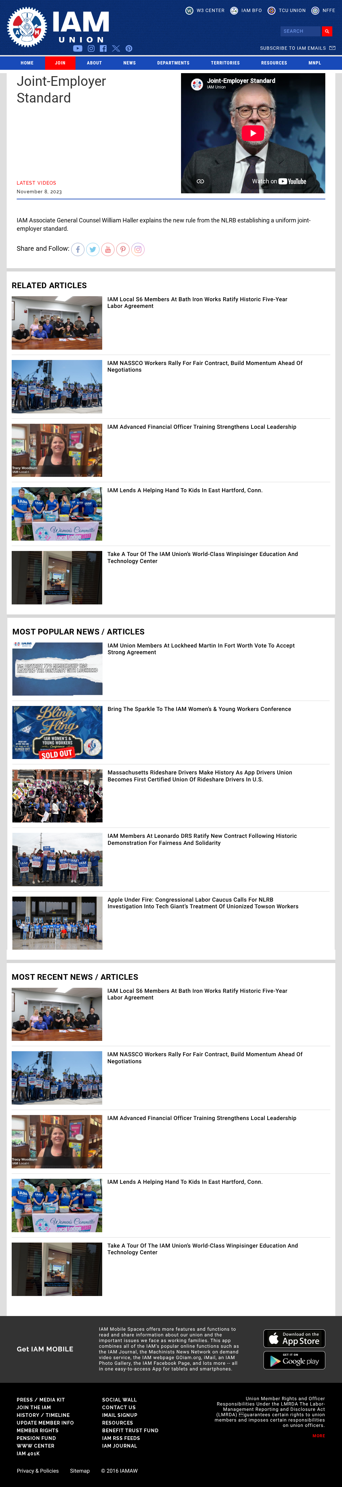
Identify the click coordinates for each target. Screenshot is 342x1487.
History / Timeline (43, 1415)
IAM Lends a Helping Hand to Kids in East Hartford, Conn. (185, 490)
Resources (274, 63)
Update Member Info (45, 1423)
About (94, 63)
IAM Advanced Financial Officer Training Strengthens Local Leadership (201, 427)
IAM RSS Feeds (121, 1438)
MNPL (315, 63)
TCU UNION (292, 10)
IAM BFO (251, 10)
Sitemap (80, 1471)
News (130, 63)
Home (27, 63)
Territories (225, 63)
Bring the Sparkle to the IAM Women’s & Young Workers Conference (199, 709)
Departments (173, 63)
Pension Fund (36, 1438)
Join (60, 63)
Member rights (38, 1430)
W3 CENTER (211, 10)
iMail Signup (120, 1415)
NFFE (329, 10)
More (319, 1436)
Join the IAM (34, 1407)
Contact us (119, 1407)
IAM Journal (119, 1446)
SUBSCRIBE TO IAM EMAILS (293, 48)
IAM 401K (28, 1453)
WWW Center (35, 1446)
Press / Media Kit (41, 1400)
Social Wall (119, 1400)
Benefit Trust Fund (130, 1430)
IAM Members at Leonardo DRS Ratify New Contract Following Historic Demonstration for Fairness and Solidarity (202, 839)
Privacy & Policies (37, 1471)
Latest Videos (36, 183)
